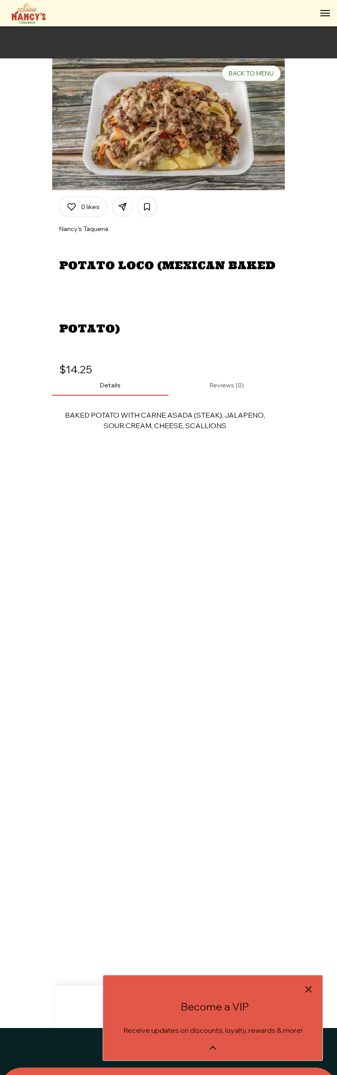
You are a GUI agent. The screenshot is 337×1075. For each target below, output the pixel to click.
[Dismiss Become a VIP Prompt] (308, 989)
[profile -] (303, 12)
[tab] (110, 385)
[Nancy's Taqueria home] (46, 13)
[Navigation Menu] (325, 13)
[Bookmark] (147, 206)
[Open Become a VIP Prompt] (213, 1048)
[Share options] (122, 206)
